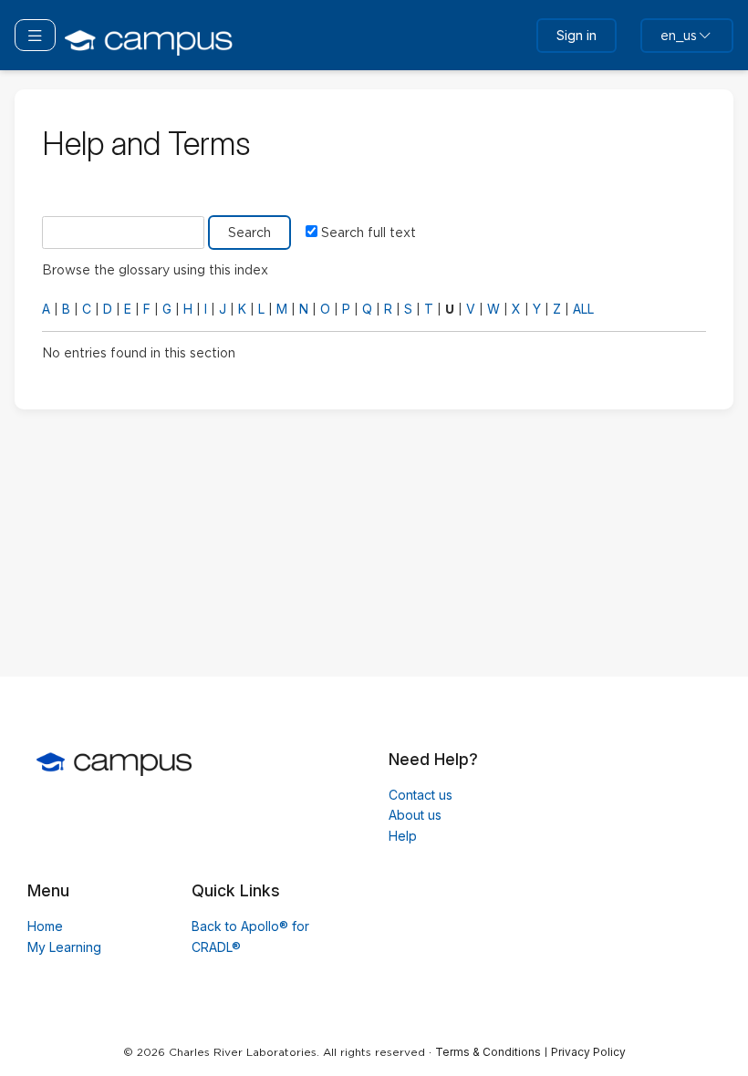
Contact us (420, 794)
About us (415, 815)
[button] (35, 34)
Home (45, 926)
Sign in (576, 35)
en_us (678, 35)
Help (403, 835)
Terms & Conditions (488, 1052)
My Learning (64, 947)
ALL (583, 308)
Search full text (368, 232)
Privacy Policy (588, 1052)
